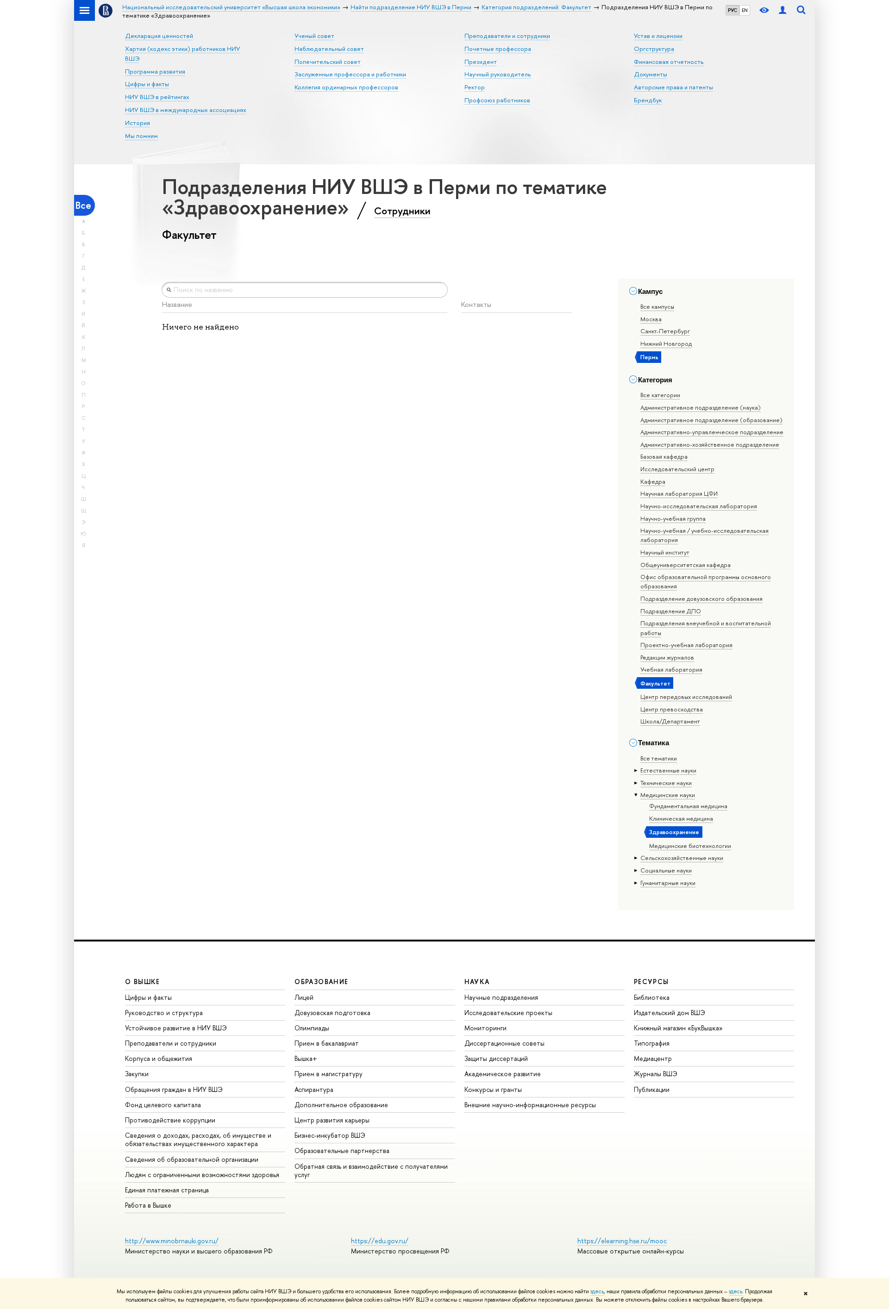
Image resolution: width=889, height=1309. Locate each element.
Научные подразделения (501, 997)
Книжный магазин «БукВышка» (678, 1027)
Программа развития (155, 71)
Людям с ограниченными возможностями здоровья (202, 1174)
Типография (652, 1043)
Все (83, 205)
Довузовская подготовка (332, 1012)
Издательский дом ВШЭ (669, 1012)
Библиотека (652, 997)
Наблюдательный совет (329, 48)
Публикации (652, 1089)
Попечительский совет (327, 61)
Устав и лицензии (658, 35)
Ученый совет (314, 35)
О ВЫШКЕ (142, 981)
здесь (597, 1291)
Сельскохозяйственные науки (681, 858)
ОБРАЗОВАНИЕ (321, 981)
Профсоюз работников (497, 100)
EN (745, 10)
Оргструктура (654, 48)
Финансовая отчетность (669, 61)
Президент (480, 61)
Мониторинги (485, 1027)
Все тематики (658, 758)
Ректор (474, 87)
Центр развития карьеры (331, 1120)
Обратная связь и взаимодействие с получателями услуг (371, 1170)
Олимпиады (311, 1027)
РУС (732, 10)
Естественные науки (668, 770)
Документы (650, 74)
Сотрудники (402, 211)
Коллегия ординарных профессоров (346, 87)
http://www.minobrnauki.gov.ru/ (172, 1240)
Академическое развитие (502, 1073)
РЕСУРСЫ (651, 981)
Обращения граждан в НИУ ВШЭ (174, 1089)
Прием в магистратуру (328, 1073)
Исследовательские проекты (508, 1012)
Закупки (137, 1073)
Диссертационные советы (504, 1043)
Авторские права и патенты (673, 87)
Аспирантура (313, 1089)
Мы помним (141, 135)
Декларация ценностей (159, 35)
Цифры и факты (147, 84)
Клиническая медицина (681, 818)
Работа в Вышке (148, 1205)
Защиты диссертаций (496, 1058)
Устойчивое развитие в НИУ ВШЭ (176, 1027)
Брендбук (648, 100)
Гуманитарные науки (667, 883)
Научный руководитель (497, 74)
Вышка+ (305, 1058)
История (137, 122)
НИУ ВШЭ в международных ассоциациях (185, 110)
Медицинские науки (667, 795)
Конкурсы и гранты (493, 1089)
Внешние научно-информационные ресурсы (530, 1104)
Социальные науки (666, 870)
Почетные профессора (497, 48)
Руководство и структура (164, 1012)
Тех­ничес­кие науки (666, 783)
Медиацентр (653, 1058)
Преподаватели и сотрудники (507, 35)
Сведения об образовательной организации (191, 1159)
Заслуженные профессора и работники (350, 74)
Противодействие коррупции (170, 1120)
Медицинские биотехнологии (690, 846)
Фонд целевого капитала (163, 1104)
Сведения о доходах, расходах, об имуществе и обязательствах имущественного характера (198, 1139)
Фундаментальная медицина (688, 806)
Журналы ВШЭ (655, 1073)
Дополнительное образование (341, 1104)
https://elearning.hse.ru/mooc (622, 1240)
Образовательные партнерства (341, 1150)
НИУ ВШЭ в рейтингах (157, 97)
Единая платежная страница (167, 1189)
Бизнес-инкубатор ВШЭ (329, 1135)
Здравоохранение (674, 832)
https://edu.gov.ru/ (379, 1240)
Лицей (303, 997)
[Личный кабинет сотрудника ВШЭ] (782, 10)
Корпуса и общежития (158, 1058)
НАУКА (477, 981)
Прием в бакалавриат (326, 1043)
